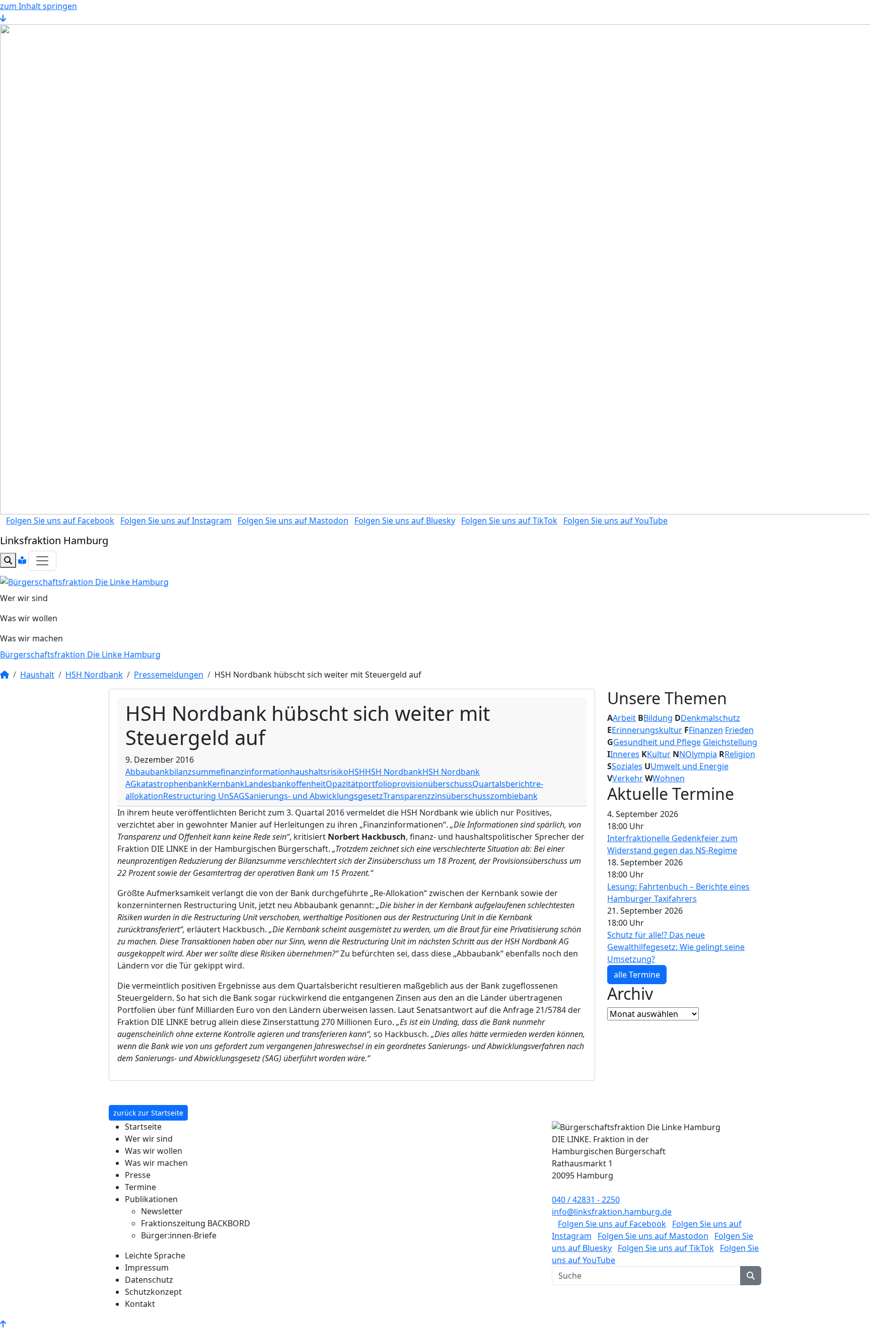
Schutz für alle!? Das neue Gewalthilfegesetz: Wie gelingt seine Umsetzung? (676, 947)
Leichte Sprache (155, 1255)
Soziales (627, 766)
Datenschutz (149, 1279)
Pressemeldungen (168, 674)
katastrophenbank (171, 783)
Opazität (342, 783)
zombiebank (514, 795)
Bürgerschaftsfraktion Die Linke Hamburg (80, 654)
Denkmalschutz (710, 717)
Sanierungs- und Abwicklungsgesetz (314, 795)
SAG (237, 795)
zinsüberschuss (460, 795)
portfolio (375, 783)
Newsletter (162, 1211)
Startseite (143, 1126)
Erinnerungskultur (647, 729)
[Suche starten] (750, 1275)
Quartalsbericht (502, 783)
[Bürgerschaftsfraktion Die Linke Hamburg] (4, 674)
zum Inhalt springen (38, 6)
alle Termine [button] (637, 974)
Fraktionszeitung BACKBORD (195, 1223)
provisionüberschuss (432, 783)
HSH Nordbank (94, 674)
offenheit (308, 783)
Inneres (624, 754)
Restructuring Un (196, 795)
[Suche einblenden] (8, 560)
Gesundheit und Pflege (657, 742)
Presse (138, 1174)
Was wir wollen (28, 618)
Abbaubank (147, 771)
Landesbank (268, 783)
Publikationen (151, 1199)
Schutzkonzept (153, 1291)
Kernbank (226, 783)
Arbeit (624, 717)
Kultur (659, 754)
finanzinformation (255, 771)
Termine (140, 1187)
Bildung (658, 717)
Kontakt (140, 1303)
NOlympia (698, 754)
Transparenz (407, 795)
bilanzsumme (195, 771)
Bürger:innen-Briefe (178, 1235)
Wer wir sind (24, 598)
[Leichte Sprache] (22, 560)
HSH (356, 771)
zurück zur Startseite (148, 1113)
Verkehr (627, 778)
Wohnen (668, 778)
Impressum (147, 1267)
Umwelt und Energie (689, 766)
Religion (739, 754)
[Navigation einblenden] (42, 561)
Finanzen (706, 729)
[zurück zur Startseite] (84, 580)
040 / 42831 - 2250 (586, 1199)
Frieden (739, 729)
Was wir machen (31, 638)
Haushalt (37, 674)
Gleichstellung (730, 742)
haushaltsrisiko (319, 771)
